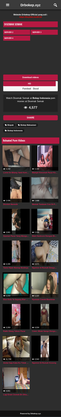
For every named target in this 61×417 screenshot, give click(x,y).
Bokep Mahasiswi (28, 125)
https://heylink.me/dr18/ (30, 17)
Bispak (10, 125)
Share (30, 117)
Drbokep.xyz (30, 5)
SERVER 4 (8, 38)
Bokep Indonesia (41, 98)
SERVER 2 (8, 32)
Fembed (27, 88)
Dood (36, 88)
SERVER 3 (36, 32)
